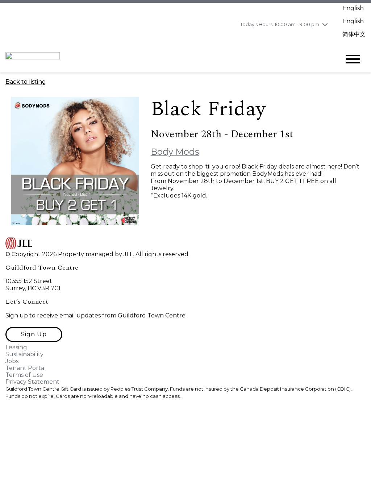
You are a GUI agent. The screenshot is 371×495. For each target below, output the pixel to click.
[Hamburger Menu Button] (353, 59)
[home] (167, 59)
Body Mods (175, 151)
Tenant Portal (25, 368)
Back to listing (25, 81)
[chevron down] (325, 24)
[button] (33, 334)
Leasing (16, 347)
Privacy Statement (32, 381)
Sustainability (24, 354)
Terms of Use (24, 374)
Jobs (11, 361)
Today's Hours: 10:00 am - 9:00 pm (279, 24)
